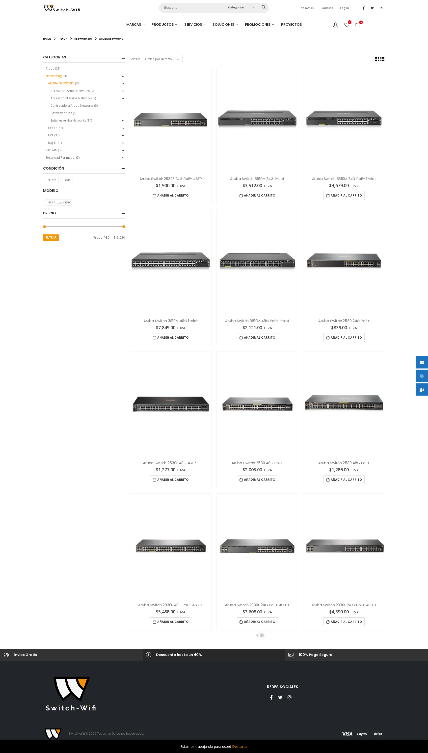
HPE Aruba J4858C (59, 202)
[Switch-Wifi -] (61, 8)
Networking (54, 76)
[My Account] (335, 24)
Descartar (240, 746)
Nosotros (307, 8)
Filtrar (51, 237)
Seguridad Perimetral (60, 157)
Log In (344, 8)
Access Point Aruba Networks (71, 98)
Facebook (271, 697)
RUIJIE (52, 143)
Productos (163, 24)
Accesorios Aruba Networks (70, 91)
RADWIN (51, 150)
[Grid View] (376, 58)
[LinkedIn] (381, 8)
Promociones (258, 24)
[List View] (382, 58)
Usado (66, 180)
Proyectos (291, 24)
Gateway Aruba (61, 113)
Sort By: (135, 59)
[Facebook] (363, 8)
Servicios (193, 24)
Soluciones (223, 24)
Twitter (280, 697)
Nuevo (52, 180)
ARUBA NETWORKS (61, 83)
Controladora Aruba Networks (72, 105)
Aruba (50, 68)
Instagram (289, 697)
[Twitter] (372, 8)
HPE (51, 135)
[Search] (264, 7)
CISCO (52, 128)
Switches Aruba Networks (68, 120)
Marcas (133, 24)
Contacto (327, 8)
